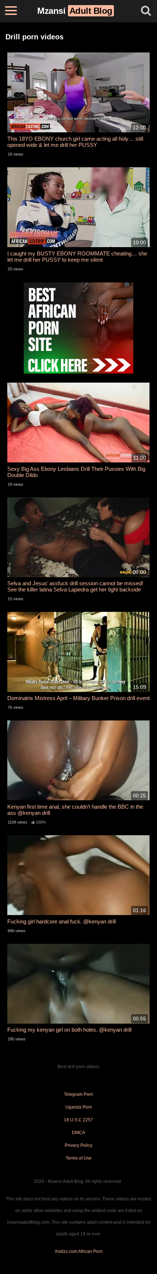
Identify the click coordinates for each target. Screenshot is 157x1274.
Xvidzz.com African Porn (79, 1251)
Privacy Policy (78, 1145)
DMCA (78, 1132)
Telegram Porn (78, 1094)
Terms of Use (79, 1158)
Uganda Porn (78, 1107)
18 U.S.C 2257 (78, 1119)
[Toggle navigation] (11, 11)
